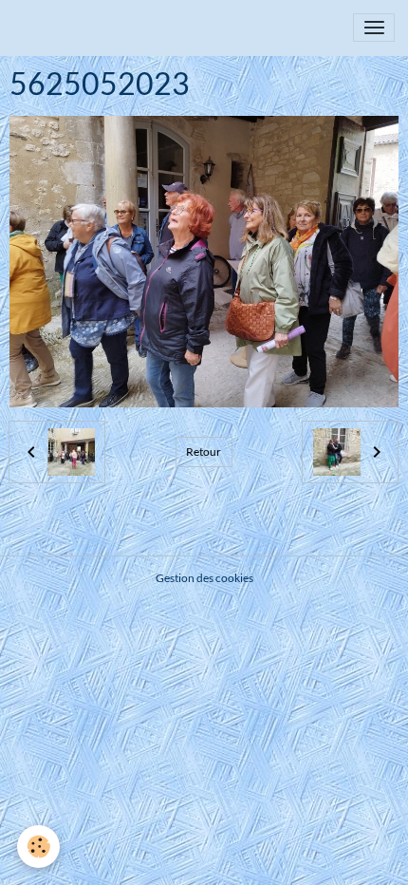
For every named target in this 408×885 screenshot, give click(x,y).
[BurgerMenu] (374, 27)
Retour (203, 451)
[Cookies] (38, 846)
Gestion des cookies (204, 578)
